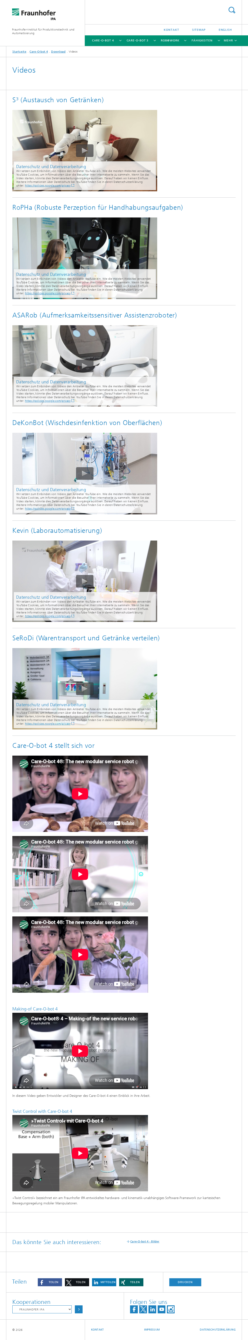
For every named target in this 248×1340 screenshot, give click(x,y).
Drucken (185, 1282)
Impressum (152, 1329)
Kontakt (171, 29)
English (225, 29)
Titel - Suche (232, 10)
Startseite (19, 51)
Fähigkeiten (202, 40)
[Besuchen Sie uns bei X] (143, 1309)
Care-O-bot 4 (103, 40)
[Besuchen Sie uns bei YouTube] (161, 1309)
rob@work (170, 40)
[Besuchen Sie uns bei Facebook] (134, 1309)
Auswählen (79, 1309)
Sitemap (199, 29)
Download (58, 51)
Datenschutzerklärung (218, 1329)
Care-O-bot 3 (138, 40)
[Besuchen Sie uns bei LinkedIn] (152, 1309)
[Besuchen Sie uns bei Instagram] (171, 1309)
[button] (50, 1282)
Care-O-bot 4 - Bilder (144, 1241)
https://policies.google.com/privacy (48, 185)
